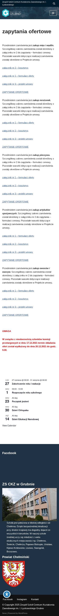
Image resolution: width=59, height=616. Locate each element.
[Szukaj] (54, 3)
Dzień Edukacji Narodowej (25, 419)
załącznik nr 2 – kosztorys (15, 130)
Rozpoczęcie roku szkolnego (27, 392)
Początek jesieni (20, 401)
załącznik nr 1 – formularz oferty (18, 76)
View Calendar (9, 425)
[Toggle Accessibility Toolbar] (6, 594)
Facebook (8, 599)
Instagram (22, 599)
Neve (4, 613)
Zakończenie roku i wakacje (26, 383)
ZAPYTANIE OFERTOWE (15, 92)
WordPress (22, 613)
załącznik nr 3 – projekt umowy (17, 84)
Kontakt (35, 599)
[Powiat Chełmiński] (13, 586)
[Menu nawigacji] (53, 13)
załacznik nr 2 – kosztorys (15, 68)
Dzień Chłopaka (20, 410)
